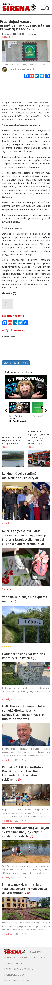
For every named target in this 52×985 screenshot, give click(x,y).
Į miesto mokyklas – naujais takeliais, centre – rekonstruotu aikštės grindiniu (24, 888)
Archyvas (25, 957)
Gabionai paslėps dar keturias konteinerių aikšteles (23, 656)
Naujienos (9, 957)
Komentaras (8, 336)
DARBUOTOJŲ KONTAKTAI (17, 980)
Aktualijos (7, 699)
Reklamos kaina (13, 963)
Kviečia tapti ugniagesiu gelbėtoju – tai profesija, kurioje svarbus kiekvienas (39, 437)
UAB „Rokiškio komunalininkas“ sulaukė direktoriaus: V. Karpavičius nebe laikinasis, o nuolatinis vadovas (24, 712)
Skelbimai (35, 951)
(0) (31, 29)
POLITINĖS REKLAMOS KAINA (18, 969)
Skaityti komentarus (16, 362)
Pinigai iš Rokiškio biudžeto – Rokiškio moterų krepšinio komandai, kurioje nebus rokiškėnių (22, 773)
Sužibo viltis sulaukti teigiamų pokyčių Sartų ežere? (12, 440)
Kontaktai (40, 957)
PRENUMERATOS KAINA (15, 974)
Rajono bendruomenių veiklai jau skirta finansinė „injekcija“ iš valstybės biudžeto (25, 832)
